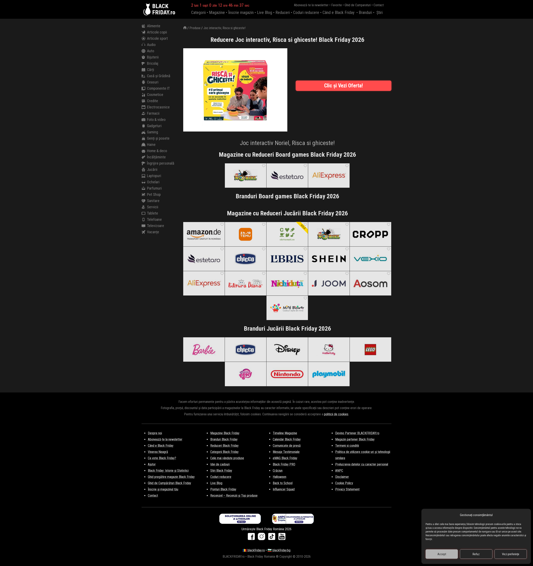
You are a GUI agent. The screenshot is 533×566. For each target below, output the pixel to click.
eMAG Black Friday (285, 458)
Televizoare (155, 225)
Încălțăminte (156, 157)
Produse (194, 28)
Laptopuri (154, 176)
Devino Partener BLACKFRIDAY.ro (357, 433)
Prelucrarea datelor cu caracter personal (361, 464)
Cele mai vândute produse (227, 458)
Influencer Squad (284, 489)
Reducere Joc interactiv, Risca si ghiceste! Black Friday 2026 (287, 39)
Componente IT (158, 88)
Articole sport (157, 38)
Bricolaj (152, 63)
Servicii (152, 207)
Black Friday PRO (284, 464)
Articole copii (157, 32)
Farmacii (153, 113)
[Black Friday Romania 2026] (147, 9)
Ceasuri (152, 82)
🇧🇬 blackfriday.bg (279, 550)
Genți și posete (158, 138)
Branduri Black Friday (224, 439)
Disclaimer (342, 477)
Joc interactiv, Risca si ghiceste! (224, 28)
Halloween (279, 477)
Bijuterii (153, 57)
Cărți (150, 69)
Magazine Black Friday (224, 433)
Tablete (152, 213)
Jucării (152, 169)
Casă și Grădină (158, 76)
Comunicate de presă (287, 446)
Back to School (283, 483)
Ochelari (153, 182)
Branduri (365, 12)
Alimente (153, 26)
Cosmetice (155, 94)
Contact (379, 5)
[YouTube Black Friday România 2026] (282, 538)
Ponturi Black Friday (223, 489)
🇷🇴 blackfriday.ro (254, 550)
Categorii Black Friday (224, 452)
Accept (441, 554)
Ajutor (152, 464)
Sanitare (153, 201)
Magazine (217, 12)
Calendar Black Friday (287, 439)
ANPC (339, 471)
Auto (150, 51)
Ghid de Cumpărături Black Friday (169, 483)
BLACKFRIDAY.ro (163, 9)
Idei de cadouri (220, 464)
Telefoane (154, 219)
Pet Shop (154, 194)
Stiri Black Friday (221, 471)
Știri (379, 12)
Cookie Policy (344, 483)
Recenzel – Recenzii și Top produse (234, 496)
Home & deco (157, 151)
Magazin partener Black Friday (355, 439)
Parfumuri (154, 188)
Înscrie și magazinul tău (163, 489)
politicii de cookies (336, 414)
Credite (152, 101)
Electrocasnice (158, 107)
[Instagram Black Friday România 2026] (262, 538)
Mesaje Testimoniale (286, 452)
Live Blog (264, 12)
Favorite (336, 5)
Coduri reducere (306, 12)
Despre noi (155, 433)
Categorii (198, 12)
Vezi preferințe (510, 554)
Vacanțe (153, 232)
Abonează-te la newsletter (311, 5)
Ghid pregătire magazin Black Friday (171, 477)
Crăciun (278, 471)
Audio (151, 44)
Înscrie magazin (241, 12)
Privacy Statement (347, 489)
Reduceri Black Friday (224, 446)
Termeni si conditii (347, 446)
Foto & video (156, 119)
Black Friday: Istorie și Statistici (168, 471)
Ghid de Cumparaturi (358, 5)
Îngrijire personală (160, 163)
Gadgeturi (154, 126)
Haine (151, 144)
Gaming (152, 132)
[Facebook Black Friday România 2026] (252, 538)
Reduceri (282, 12)
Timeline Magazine (285, 433)
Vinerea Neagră (158, 452)
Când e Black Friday (338, 12)
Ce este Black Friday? (162, 458)
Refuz (476, 554)
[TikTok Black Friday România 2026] (273, 538)
